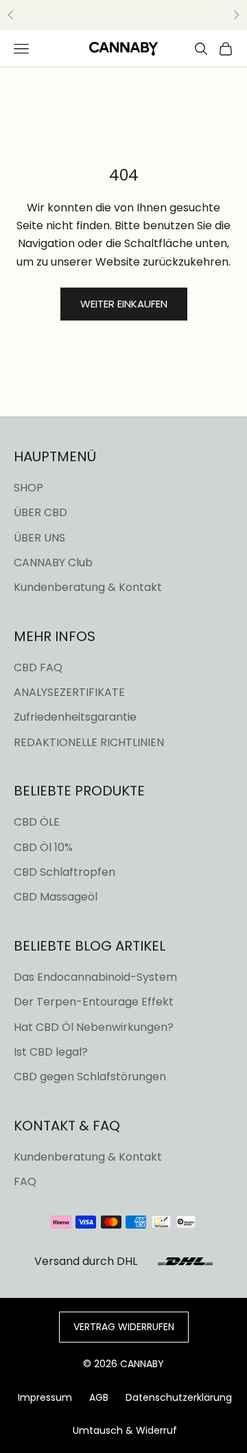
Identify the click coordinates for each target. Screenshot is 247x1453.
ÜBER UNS (39, 538)
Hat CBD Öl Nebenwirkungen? (94, 1027)
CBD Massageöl (55, 897)
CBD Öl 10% (43, 847)
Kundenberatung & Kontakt (88, 587)
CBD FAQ (38, 667)
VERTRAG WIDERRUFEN (123, 1327)
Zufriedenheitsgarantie (75, 717)
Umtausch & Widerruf (125, 1430)
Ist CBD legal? (51, 1052)
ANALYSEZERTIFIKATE (69, 692)
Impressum (45, 1397)
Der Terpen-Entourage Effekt (94, 1002)
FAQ (25, 1181)
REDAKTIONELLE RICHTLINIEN (89, 742)
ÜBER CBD (40, 512)
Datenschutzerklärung (179, 1397)
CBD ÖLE (37, 822)
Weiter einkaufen (123, 304)
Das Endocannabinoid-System (95, 977)
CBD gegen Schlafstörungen (90, 1076)
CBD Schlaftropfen (64, 872)
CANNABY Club (53, 562)
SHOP (28, 488)
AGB (98, 1397)
